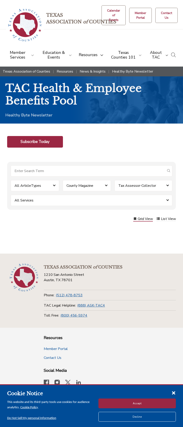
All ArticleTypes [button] (28, 185)
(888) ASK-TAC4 (91, 305)
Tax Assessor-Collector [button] (137, 185)
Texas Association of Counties (26, 71)
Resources (65, 71)
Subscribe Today (35, 141)
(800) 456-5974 (73, 315)
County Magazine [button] (80, 185)
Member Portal (56, 348)
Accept (137, 403)
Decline (137, 417)
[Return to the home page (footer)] (24, 277)
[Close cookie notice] (173, 392)
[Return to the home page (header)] (24, 25)
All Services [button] (24, 200)
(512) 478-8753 (69, 295)
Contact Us (52, 357)
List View (168, 219)
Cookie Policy (29, 407)
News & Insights (93, 71)
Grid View (145, 219)
